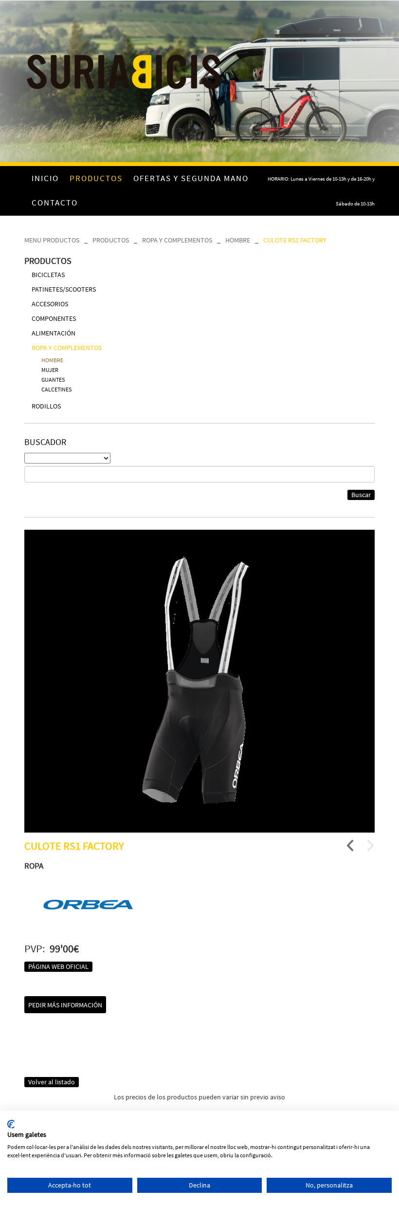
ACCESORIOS (50, 303)
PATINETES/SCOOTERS (64, 289)
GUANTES (53, 379)
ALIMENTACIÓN (53, 333)
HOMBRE (237, 240)
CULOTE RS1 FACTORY (294, 240)
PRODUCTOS (110, 240)
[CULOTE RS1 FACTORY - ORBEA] (199, 681)
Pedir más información (65, 1005)
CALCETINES (56, 389)
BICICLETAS (48, 274)
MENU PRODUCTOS (51, 240)
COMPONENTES (54, 318)
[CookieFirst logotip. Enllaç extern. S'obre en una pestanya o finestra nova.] (11, 1124)
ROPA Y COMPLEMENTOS (177, 240)
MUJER (49, 369)
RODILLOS (46, 406)
